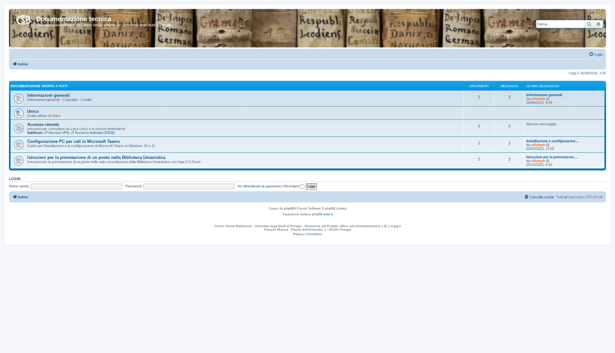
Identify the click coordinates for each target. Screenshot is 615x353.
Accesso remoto (43, 124)
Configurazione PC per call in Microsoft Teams (73, 141)
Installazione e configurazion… (552, 141)
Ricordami (291, 186)
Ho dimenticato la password (259, 186)
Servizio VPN (58, 133)
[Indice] (23, 19)
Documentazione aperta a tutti (39, 86)
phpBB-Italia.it (322, 214)
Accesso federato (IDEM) (95, 133)
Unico (33, 111)
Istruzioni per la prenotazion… (552, 157)
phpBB (289, 208)
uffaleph (538, 99)
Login (14, 179)
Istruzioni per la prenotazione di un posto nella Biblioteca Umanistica (96, 157)
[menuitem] (596, 54)
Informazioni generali (48, 95)
